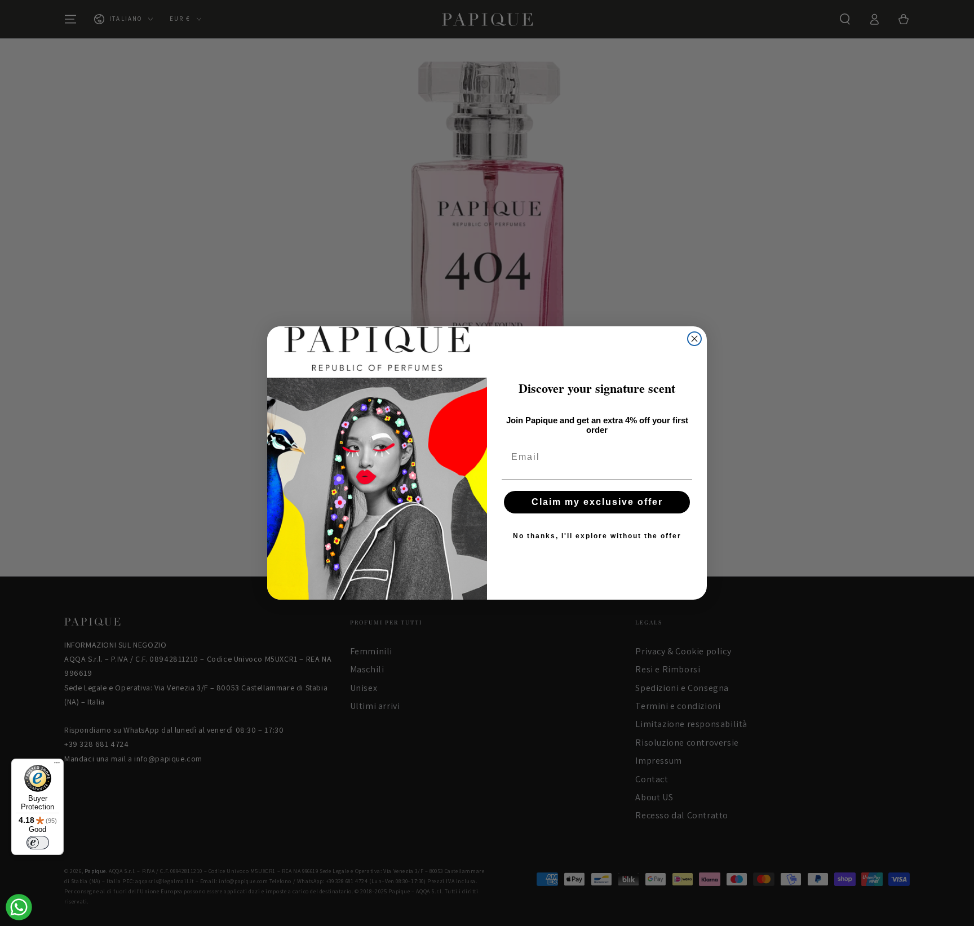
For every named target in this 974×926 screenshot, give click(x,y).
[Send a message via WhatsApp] (19, 907)
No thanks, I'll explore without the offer (597, 536)
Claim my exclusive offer (597, 502)
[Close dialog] (694, 338)
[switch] (37, 842)
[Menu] (57, 765)
